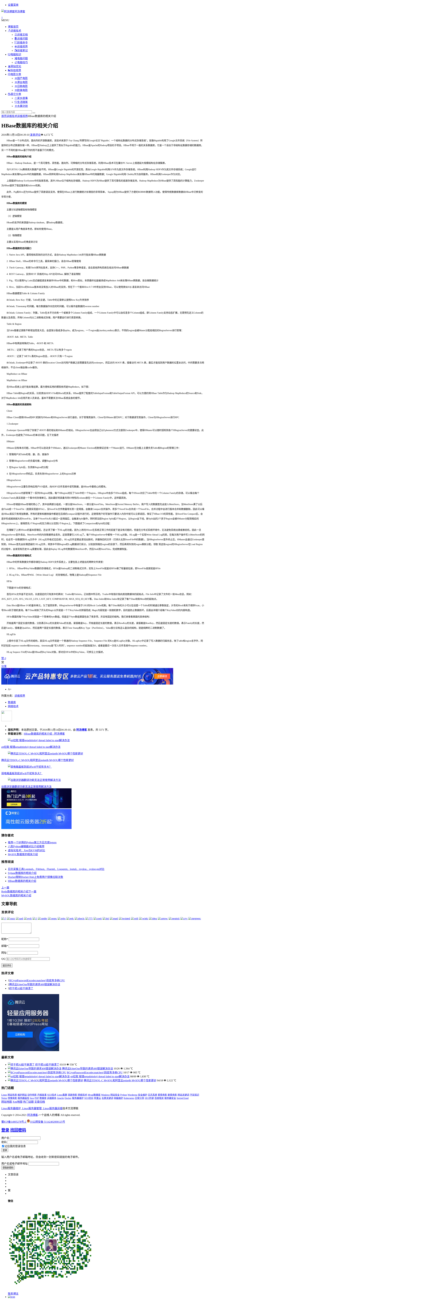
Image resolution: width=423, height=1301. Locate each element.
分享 (4, 666)
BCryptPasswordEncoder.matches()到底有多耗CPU (37, 980)
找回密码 (18, 1130)
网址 (4, 952)
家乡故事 (22, 98)
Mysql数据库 (94, 1095)
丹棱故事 (42, 1095)
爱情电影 (162, 1095)
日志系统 (152, 1095)
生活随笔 (22, 102)
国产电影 (22, 78)
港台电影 (22, 82)
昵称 (4, 939)
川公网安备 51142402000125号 (47, 1121)
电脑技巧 (22, 62)
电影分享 (16, 74)
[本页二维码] (11, 1296)
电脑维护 (118, 1098)
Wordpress (132, 1095)
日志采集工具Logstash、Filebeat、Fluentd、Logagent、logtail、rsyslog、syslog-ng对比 (56, 869)
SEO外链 (149, 1098)
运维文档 (22, 34)
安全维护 (142, 1095)
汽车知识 (194, 1095)
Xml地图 (17, 1101)
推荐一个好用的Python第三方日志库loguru (32, 842)
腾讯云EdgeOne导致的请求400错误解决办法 (34, 984)
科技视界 (16, 70)
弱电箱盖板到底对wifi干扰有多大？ (21, 773)
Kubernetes (129, 1098)
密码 (4, 1142)
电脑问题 (22, 58)
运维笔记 (22, 50)
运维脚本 (51, 1098)
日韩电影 (22, 86)
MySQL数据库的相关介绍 (23, 854)
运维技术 (16, 30)
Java (32, 1098)
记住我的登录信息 (15, 1146)
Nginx (4, 1098)
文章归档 (39, 1101)
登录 (5, 1130)
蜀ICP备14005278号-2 (14, 1121)
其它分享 (16, 94)
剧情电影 (172, 1095)
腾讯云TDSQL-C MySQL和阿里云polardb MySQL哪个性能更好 (37, 760)
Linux (4, 1095)
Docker (68, 1098)
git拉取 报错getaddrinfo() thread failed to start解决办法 (30, 747)
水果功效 (22, 106)
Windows (105, 1095)
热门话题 (28, 1101)
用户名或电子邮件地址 (14, 1163)
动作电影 (32, 1095)
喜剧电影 (72, 1095)
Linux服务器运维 (52, 1108)
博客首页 (13, 26)
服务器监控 (23, 1098)
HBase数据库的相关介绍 (22, 881)
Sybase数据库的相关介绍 (22, 873)
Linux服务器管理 (32, 1108)
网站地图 (6, 1101)
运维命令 (22, 42)
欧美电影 (22, 90)
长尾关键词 (107, 1098)
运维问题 (22, 38)
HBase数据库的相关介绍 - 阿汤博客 (44, 733)
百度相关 (159, 1098)
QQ (3, 958)
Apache (60, 1098)
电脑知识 (16, 54)
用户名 (5, 1138)
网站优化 (16, 66)
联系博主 (13, 1293)
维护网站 (22, 1095)
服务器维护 (78, 1098)
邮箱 (4, 946)
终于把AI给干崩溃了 (21, 988)
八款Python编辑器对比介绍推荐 (26, 846)
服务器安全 (170, 1098)
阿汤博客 (81, 729)
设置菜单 (13, 4)
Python (123, 1095)
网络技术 (13, 706)
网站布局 (12, 1095)
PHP (37, 1098)
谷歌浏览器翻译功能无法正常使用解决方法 (26, 786)
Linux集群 (62, 1095)
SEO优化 (88, 1098)
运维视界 (22, 46)
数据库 (12, 702)
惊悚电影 (12, 1098)
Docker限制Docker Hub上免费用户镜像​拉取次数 (35, 877)
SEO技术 (51, 1095)
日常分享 (139, 1098)
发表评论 (35, 134)
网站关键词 (183, 1095)
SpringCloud (183, 1098)
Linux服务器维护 (11, 1108)
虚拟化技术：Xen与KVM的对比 (26, 850)
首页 (4, 116)
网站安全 (115, 1095)
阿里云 (97, 1098)
